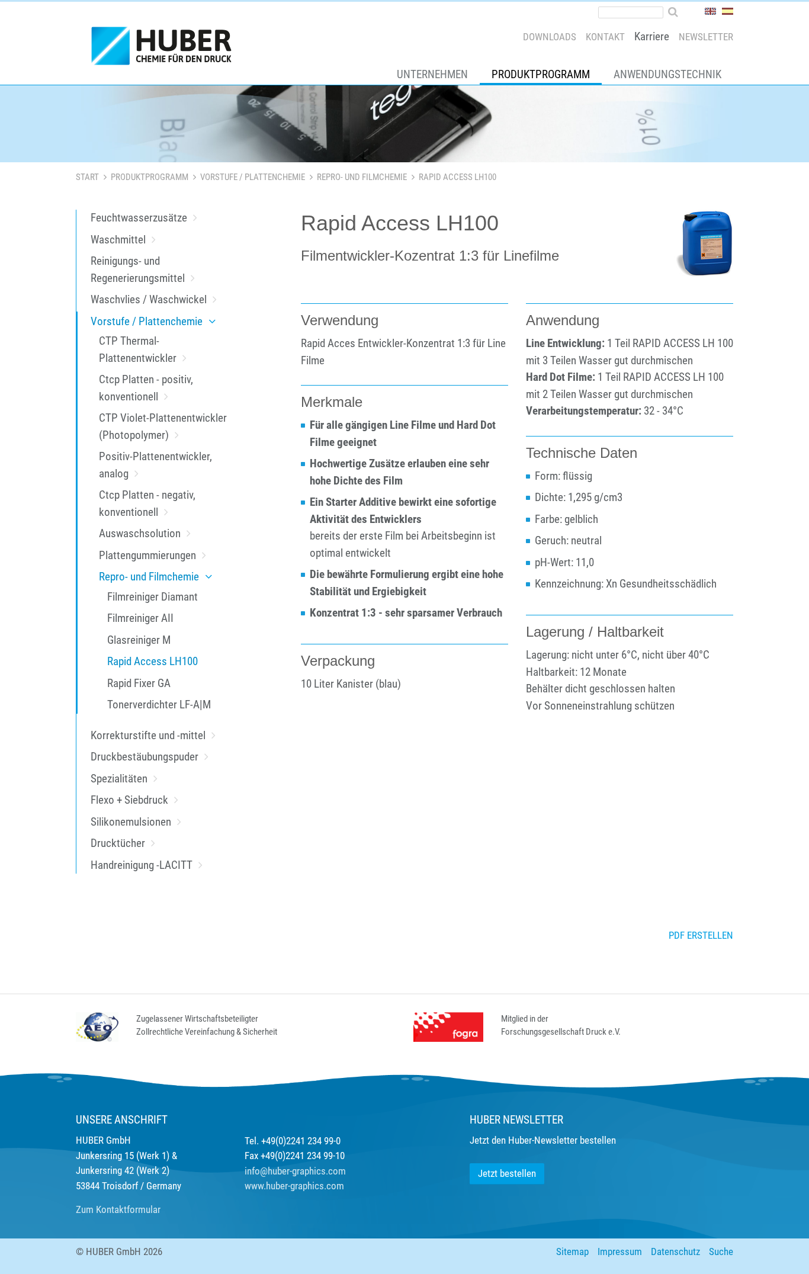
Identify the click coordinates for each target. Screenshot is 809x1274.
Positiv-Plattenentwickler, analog (155, 465)
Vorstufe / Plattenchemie (252, 177)
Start (87, 177)
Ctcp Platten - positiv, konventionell (146, 388)
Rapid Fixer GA (139, 683)
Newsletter (706, 37)
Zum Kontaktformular (118, 1209)
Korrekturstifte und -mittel (148, 735)
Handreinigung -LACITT (141, 865)
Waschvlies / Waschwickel (149, 299)
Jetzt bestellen (507, 1173)
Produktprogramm (541, 74)
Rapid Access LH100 (152, 661)
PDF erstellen (701, 935)
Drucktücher (118, 843)
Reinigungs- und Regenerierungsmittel (138, 269)
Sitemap (572, 1251)
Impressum (620, 1251)
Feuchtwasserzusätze (139, 217)
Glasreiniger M (139, 640)
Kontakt (605, 37)
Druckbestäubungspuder (144, 756)
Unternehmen (432, 74)
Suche (721, 1251)
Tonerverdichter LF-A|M (159, 704)
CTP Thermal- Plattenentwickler (137, 349)
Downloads (549, 37)
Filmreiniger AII (140, 618)
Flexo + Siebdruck (129, 800)
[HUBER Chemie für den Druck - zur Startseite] (166, 49)
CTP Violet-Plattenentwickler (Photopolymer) (163, 426)
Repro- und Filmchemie (362, 177)
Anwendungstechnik (667, 74)
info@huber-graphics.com (295, 1171)
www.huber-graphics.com (294, 1186)
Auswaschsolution (140, 533)
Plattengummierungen (147, 555)
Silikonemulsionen (131, 822)
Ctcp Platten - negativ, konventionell (147, 503)
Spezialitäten (119, 778)
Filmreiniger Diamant (152, 597)
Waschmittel (118, 239)
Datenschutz (675, 1251)
